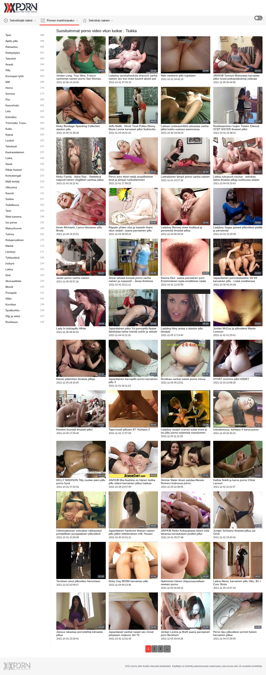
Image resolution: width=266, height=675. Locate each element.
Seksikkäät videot (21, 20)
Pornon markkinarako (60, 20)
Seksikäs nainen (99, 20)
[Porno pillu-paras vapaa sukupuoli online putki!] (20, 8)
